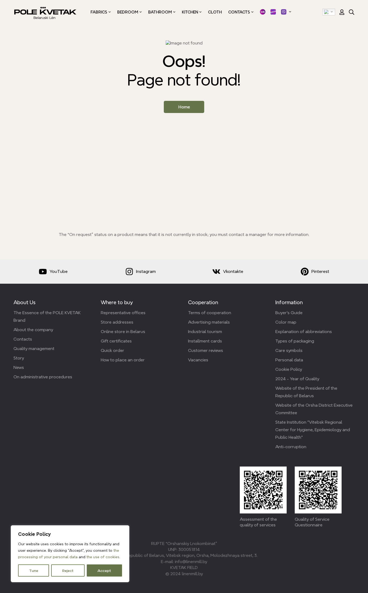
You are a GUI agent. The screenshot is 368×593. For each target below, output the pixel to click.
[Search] (351, 12)
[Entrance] (340, 12)
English (328, 12)
